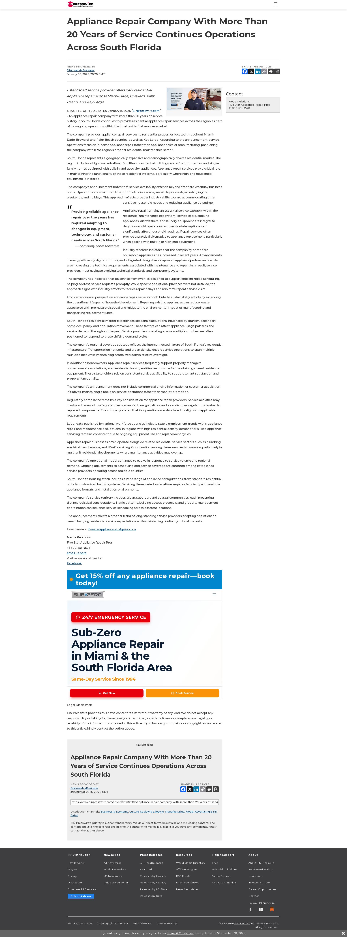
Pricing (72, 876)
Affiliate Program (187, 869)
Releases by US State (154, 889)
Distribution (75, 882)
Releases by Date (151, 895)
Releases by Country (153, 882)
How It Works (76, 862)
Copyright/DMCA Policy (113, 923)
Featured (146, 869)
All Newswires (112, 862)
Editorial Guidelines (224, 869)
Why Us (72, 869)
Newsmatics (242, 923)
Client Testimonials (224, 882)
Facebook (74, 563)
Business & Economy (114, 811)
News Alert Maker (187, 889)
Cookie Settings (167, 923)
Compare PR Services (82, 889)
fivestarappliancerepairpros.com (112, 529)
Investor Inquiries (259, 882)
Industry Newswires (116, 882)
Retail (74, 815)
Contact (254, 895)
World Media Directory (190, 862)
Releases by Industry (153, 876)
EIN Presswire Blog (261, 869)
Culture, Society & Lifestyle (146, 811)
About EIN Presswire (261, 862)
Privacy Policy (142, 923)
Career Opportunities (262, 889)
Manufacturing (174, 811)
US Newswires (113, 876)
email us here (76, 553)
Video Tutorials (222, 876)
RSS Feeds (183, 876)
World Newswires (115, 869)
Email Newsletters (187, 882)
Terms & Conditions (80, 923)
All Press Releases (151, 862)
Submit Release (81, 896)
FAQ (215, 862)
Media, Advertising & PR (201, 811)
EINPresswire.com (146, 111)
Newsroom (255, 876)
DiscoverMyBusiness (81, 70)
